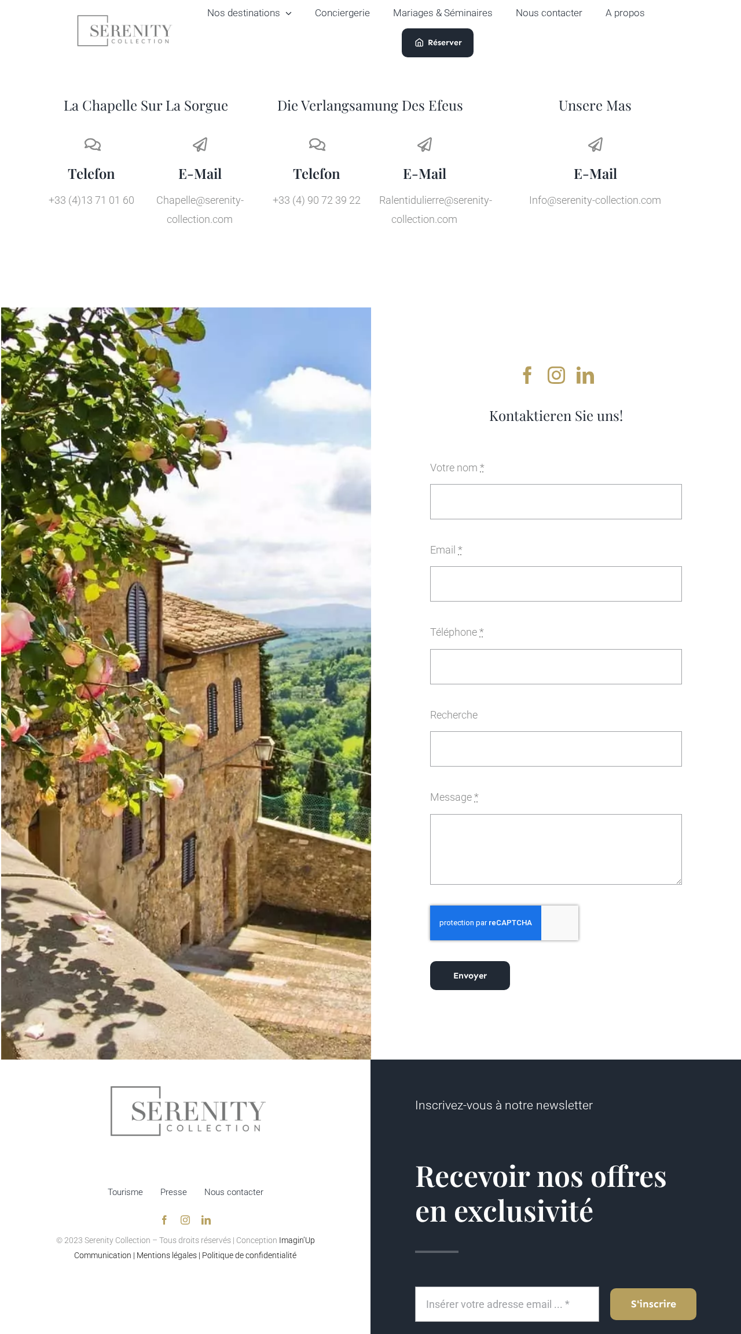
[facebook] (527, 375)
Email (446, 550)
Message (454, 797)
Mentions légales (167, 1255)
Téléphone (457, 632)
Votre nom (457, 467)
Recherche (454, 715)
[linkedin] (585, 375)
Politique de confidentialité (249, 1255)
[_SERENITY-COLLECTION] (124, 18)
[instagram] (556, 375)
